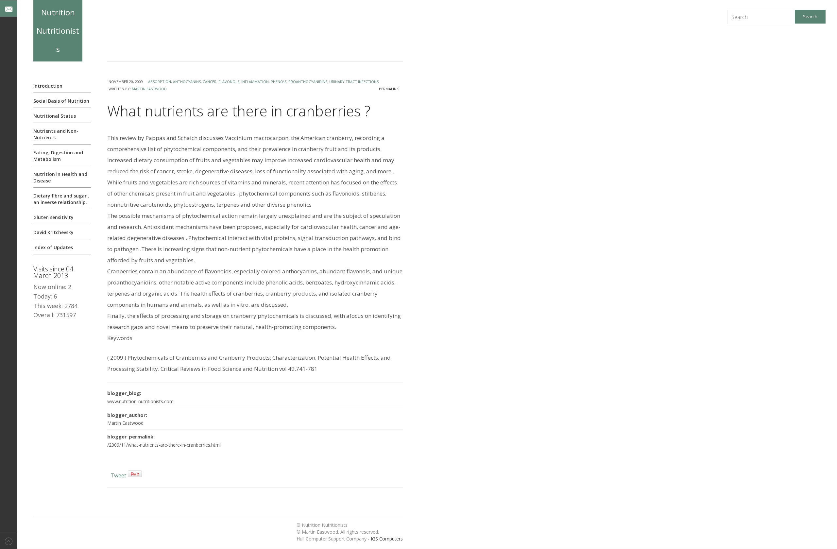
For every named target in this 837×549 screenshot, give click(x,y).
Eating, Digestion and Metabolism (58, 155)
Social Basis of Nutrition (61, 101)
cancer (209, 81)
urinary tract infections (354, 81)
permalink (389, 88)
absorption (159, 81)
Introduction (47, 86)
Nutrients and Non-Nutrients (55, 134)
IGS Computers (387, 539)
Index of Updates (53, 247)
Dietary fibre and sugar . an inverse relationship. (61, 199)
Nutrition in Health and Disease (60, 177)
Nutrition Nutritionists (58, 30)
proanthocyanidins (307, 81)
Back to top (8, 540)
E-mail (8, 8)
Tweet (118, 475)
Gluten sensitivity (53, 217)
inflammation (255, 81)
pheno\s (278, 81)
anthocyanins (187, 81)
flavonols (228, 81)
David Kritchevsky (53, 232)
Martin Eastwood (149, 88)
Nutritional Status (54, 116)
